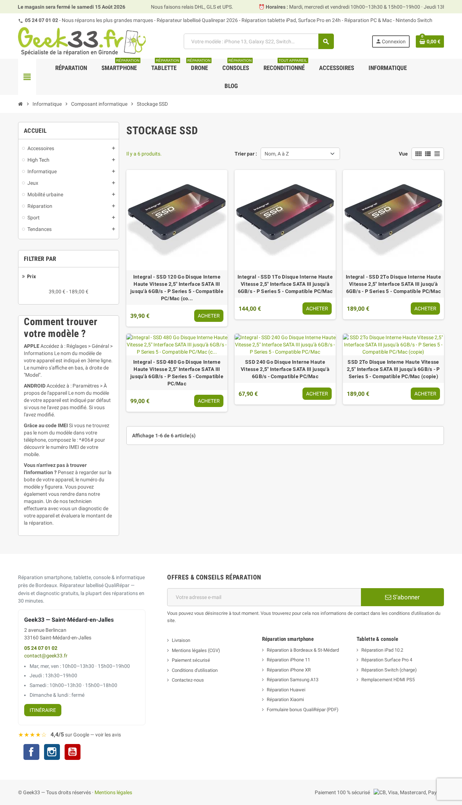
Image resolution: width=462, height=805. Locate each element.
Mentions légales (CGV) (196, 650)
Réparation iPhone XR (289, 670)
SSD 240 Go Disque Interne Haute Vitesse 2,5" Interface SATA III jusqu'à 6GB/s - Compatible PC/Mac (285, 369)
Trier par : (246, 154)
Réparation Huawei (286, 689)
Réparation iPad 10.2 (382, 650)
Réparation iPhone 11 (288, 659)
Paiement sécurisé (191, 660)
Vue (403, 154)
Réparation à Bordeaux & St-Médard (303, 650)
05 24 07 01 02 (41, 20)
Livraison (181, 640)
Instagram (52, 753)
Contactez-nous (188, 680)
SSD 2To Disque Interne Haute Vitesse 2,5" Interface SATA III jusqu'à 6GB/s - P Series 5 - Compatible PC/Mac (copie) (393, 369)
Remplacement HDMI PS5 (388, 679)
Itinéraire (43, 710)
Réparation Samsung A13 (292, 679)
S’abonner (405, 597)
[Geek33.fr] (82, 41)
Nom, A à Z (277, 154)
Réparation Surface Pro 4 (386, 659)
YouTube (72, 753)
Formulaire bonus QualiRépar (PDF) (303, 709)
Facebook (31, 752)
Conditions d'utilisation (195, 670)
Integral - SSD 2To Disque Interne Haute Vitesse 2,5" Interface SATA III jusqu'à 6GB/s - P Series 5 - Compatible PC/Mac (393, 284)
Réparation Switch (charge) (389, 670)
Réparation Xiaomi (285, 699)
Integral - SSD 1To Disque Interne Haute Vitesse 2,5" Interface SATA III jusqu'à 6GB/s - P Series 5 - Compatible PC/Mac (285, 284)
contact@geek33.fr (45, 656)
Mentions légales (113, 792)
